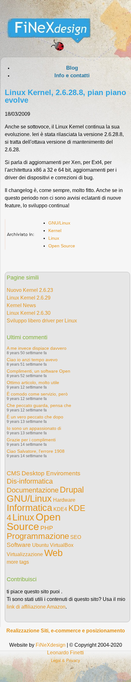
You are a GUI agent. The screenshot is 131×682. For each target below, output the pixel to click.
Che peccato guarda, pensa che (39, 405)
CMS (13, 473)
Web (53, 553)
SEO (75, 537)
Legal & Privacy (65, 660)
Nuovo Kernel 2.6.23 (30, 290)
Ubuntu (40, 545)
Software (19, 544)
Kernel (54, 230)
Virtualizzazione (25, 554)
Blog (72, 68)
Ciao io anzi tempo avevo (32, 359)
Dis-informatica (30, 481)
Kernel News (21, 305)
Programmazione (38, 536)
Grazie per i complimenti (31, 439)
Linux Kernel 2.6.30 (29, 313)
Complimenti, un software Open (38, 371)
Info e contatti (72, 75)
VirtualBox (61, 545)
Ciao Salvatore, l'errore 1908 (36, 451)
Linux (53, 238)
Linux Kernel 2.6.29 (29, 297)
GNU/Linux (59, 222)
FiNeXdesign (51, 645)
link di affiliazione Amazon (36, 607)
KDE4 (60, 509)
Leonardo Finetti (65, 652)
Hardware (64, 500)
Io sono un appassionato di (34, 428)
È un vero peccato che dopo (35, 416)
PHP (46, 528)
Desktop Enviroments (51, 473)
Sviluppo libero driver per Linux (42, 320)
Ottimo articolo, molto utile (33, 382)
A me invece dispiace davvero (36, 348)
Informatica (29, 508)
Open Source (61, 245)
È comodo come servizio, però (37, 393)
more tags (18, 562)
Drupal (72, 489)
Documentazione (33, 490)
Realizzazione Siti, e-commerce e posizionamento (65, 630)
